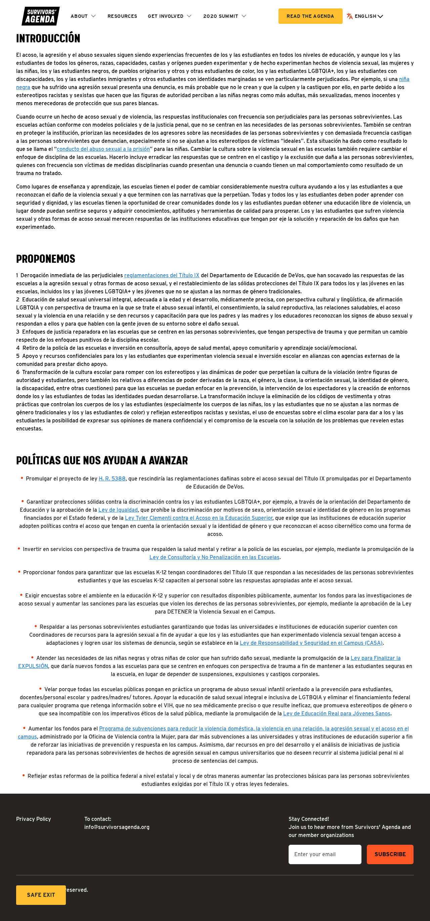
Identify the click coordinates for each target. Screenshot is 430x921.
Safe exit (41, 895)
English (365, 16)
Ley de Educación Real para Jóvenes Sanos (336, 713)
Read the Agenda (310, 16)
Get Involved (165, 16)
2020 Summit (221, 16)
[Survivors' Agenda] (41, 16)
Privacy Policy (33, 819)
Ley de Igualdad (118, 510)
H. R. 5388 (112, 478)
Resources (122, 16)
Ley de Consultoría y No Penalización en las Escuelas (214, 557)
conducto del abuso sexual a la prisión (103, 149)
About (79, 16)
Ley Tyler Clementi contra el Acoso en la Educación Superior (198, 518)
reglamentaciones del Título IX (162, 275)
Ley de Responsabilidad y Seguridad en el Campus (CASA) (311, 643)
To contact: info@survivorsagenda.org (113, 823)
